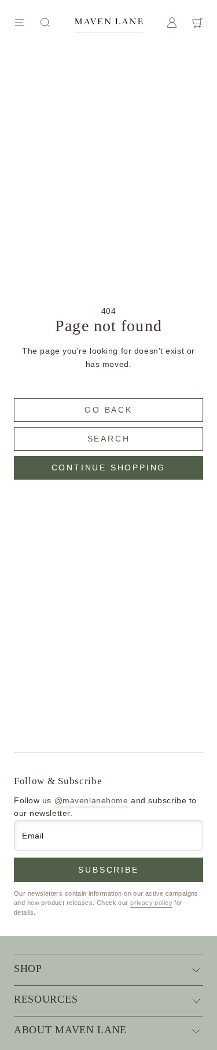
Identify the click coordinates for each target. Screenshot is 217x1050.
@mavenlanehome (91, 800)
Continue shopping (109, 467)
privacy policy (151, 902)
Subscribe (108, 869)
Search (108, 438)
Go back (108, 409)
